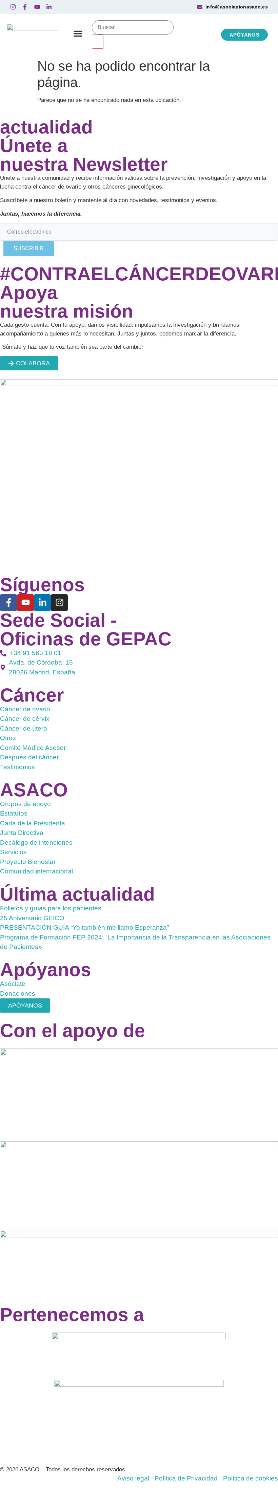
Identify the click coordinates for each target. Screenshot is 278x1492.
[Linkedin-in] (42, 602)
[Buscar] (133, 27)
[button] (78, 33)
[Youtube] (25, 602)
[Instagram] (59, 602)
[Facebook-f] (8, 602)
